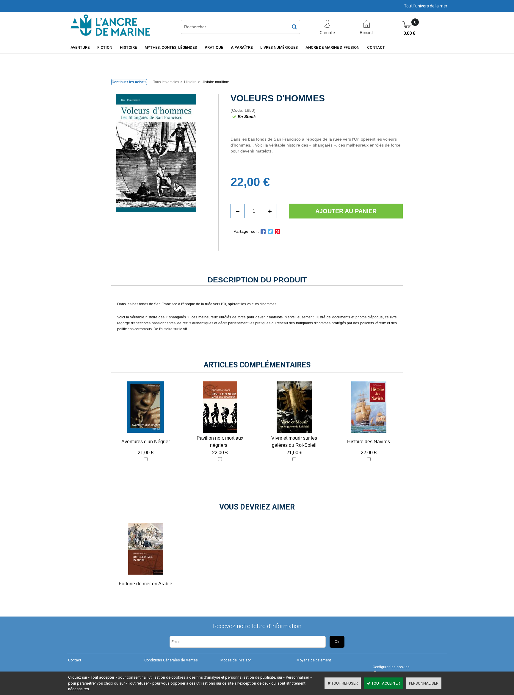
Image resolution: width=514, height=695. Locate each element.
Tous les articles (166, 82)
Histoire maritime (215, 82)
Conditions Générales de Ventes (171, 660)
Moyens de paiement (314, 660)
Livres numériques (279, 47)
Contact (376, 47)
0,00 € (409, 33)
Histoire (128, 47)
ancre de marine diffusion (332, 47)
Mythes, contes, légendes (171, 47)
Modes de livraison (236, 660)
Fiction (104, 47)
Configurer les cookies (391, 667)
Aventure (80, 47)
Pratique (214, 47)
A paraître (242, 47)
